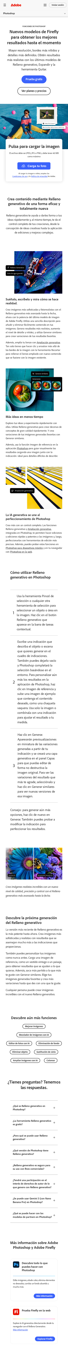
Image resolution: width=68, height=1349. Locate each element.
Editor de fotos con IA (19, 1043)
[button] (45, 5)
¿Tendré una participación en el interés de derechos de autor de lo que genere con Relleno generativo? (32, 1184)
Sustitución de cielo (46, 1052)
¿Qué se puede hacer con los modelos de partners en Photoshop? (32, 1215)
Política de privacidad (39, 176)
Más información (44, 1296)
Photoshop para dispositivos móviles (24, 547)
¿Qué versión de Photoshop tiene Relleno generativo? (30, 1152)
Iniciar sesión (58, 5)
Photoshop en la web (21, 551)
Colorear (50, 1060)
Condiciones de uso (19, 176)
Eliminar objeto (20, 1052)
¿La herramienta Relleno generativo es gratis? (32, 1122)
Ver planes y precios (34, 91)
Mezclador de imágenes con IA (34, 1034)
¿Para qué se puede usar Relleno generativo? (30, 1137)
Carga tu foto (37, 166)
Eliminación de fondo (48, 1043)
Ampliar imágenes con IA (25, 1060)
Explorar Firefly (45, 1338)
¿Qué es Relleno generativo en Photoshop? (29, 1107)
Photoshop (9, 13)
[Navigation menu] (4, 5)
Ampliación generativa (48, 342)
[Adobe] (15, 5)
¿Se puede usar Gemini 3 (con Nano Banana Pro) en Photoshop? (32, 1200)
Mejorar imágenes (34, 1026)
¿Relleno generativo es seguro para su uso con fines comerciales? (31, 1167)
